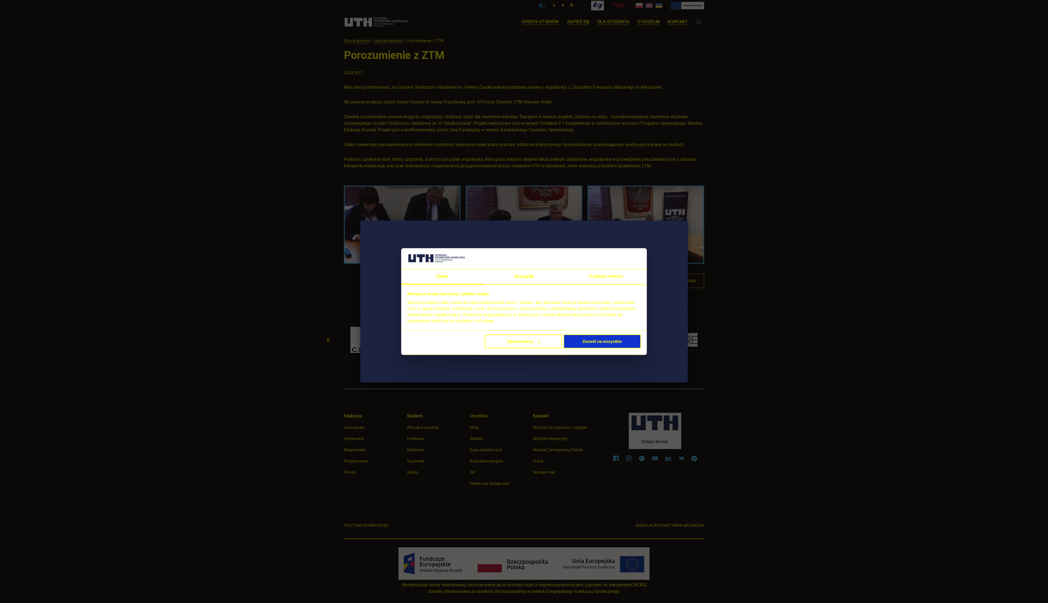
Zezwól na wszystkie (602, 341)
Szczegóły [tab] (524, 276)
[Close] (688, 220)
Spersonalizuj (520, 341)
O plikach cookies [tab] (606, 276)
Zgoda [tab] (442, 276)
